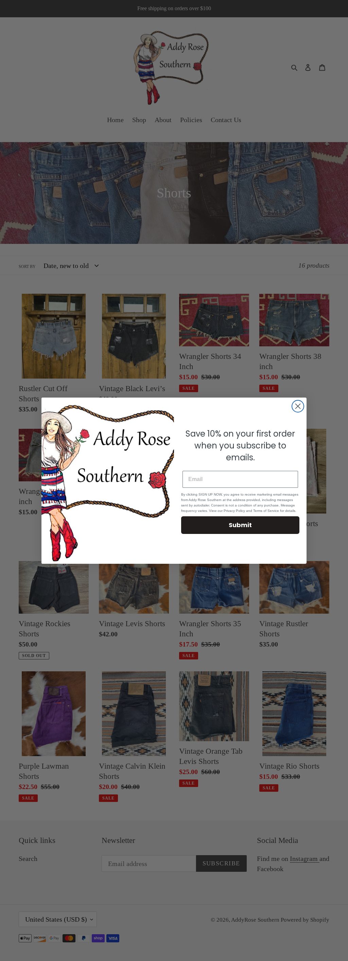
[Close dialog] (298, 406)
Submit (240, 525)
